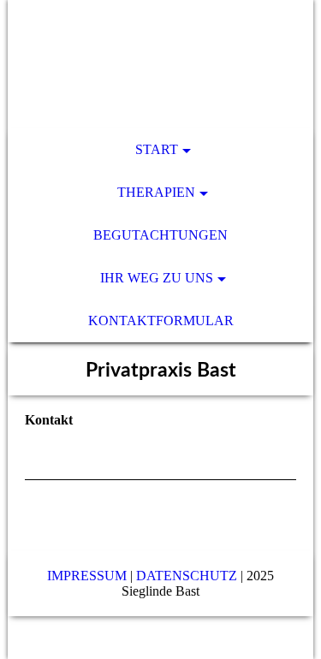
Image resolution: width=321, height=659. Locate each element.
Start (156, 149)
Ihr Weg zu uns (156, 277)
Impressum (87, 575)
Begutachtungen (160, 235)
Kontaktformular (161, 320)
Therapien (156, 192)
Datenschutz (186, 575)
